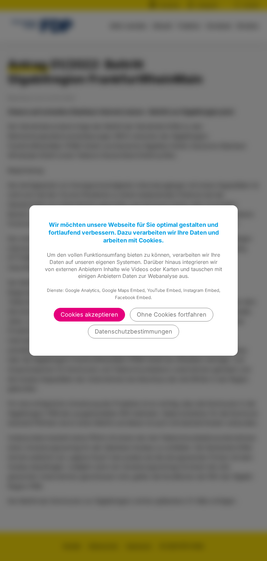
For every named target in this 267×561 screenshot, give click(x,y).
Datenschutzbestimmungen (133, 331)
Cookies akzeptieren (89, 314)
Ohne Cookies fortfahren (171, 314)
